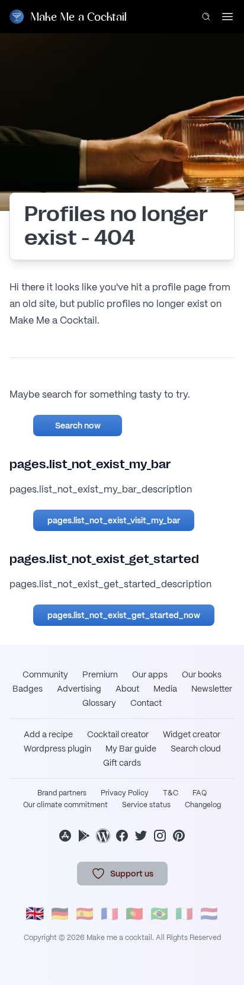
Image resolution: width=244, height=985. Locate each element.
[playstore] (84, 836)
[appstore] (65, 836)
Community (45, 674)
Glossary (99, 703)
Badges (27, 688)
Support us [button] (131, 873)
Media (165, 688)
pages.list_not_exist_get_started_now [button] (123, 615)
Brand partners (61, 793)
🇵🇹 (134, 913)
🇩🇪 (60, 913)
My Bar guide (130, 748)
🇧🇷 (159, 913)
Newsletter (211, 688)
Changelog (203, 805)
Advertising (79, 688)
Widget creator (191, 734)
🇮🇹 (184, 913)
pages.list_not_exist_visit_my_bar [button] (113, 520)
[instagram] (160, 836)
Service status (146, 805)
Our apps (150, 674)
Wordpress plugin (57, 748)
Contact (146, 703)
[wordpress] (103, 836)
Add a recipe (48, 734)
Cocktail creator (118, 734)
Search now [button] (78, 425)
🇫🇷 (109, 913)
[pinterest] (179, 836)
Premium (100, 674)
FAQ (199, 793)
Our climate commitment (65, 805)
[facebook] (122, 836)
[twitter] (141, 836)
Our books (201, 674)
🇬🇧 (34, 913)
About (127, 688)
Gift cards (122, 762)
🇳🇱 (209, 913)
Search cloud (196, 748)
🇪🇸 (85, 913)
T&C (170, 793)
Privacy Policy (125, 793)
